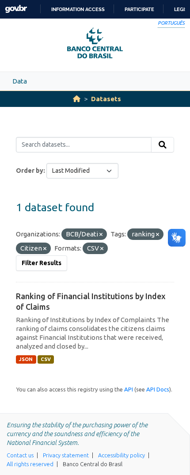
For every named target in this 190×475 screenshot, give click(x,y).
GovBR (16, 9)
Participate (139, 9)
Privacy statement (66, 455)
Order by (29, 170)
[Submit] (162, 145)
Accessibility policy (121, 455)
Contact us (20, 455)
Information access (78, 9)
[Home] (76, 99)
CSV (46, 359)
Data (19, 81)
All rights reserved (30, 464)
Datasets (106, 99)
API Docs (157, 389)
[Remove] (101, 234)
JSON (26, 359)
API (128, 389)
